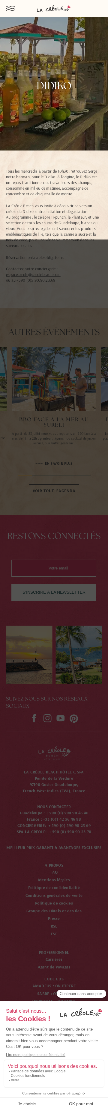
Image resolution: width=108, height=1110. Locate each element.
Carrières (54, 959)
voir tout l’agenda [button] (54, 490)
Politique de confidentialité (54, 887)
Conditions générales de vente (54, 895)
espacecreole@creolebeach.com (33, 274)
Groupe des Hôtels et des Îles (54, 911)
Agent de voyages (54, 967)
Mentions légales (54, 879)
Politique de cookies (54, 903)
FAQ (54, 872)
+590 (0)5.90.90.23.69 (35, 280)
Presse (54, 918)
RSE (54, 926)
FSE (54, 933)
